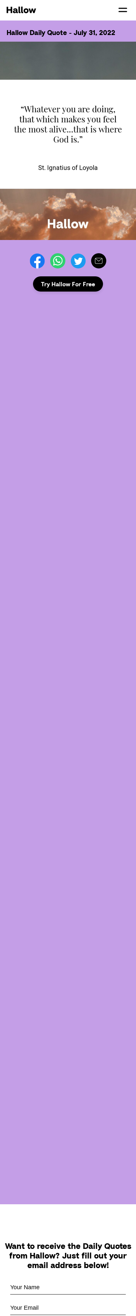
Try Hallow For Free (68, 284)
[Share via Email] (98, 260)
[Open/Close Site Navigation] (122, 10)
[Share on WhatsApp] (57, 260)
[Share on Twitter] (78, 260)
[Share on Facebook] (37, 260)
